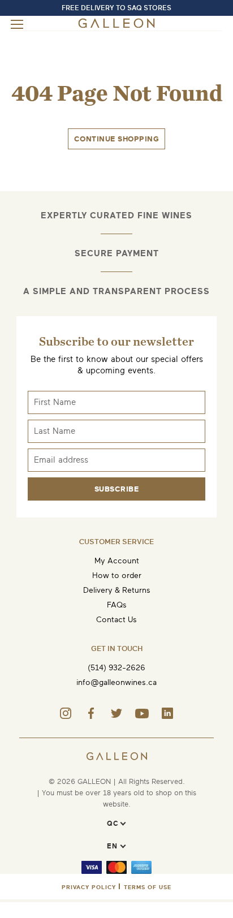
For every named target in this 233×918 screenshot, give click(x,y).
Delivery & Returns (116, 590)
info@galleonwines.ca (116, 682)
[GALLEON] (117, 25)
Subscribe (116, 489)
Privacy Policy (89, 887)
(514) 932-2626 (116, 667)
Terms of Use (147, 887)
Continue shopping (116, 139)
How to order (116, 575)
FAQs (117, 605)
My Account (116, 561)
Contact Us (116, 619)
